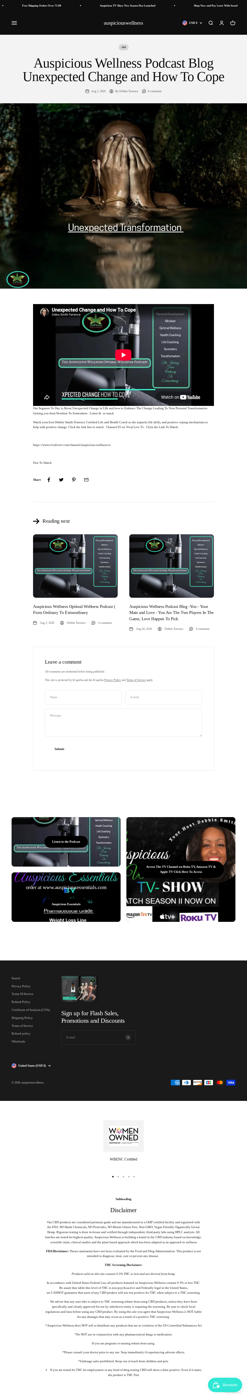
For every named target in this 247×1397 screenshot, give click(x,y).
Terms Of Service (23, 994)
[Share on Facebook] (49, 480)
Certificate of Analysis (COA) (31, 1010)
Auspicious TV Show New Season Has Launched (106, 5)
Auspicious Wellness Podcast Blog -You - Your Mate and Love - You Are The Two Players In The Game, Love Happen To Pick (171, 612)
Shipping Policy (22, 1018)
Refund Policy (21, 1002)
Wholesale (18, 1041)
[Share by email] (86, 480)
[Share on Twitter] (61, 480)
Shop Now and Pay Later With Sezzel (194, 5)
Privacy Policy (112, 680)
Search (16, 978)
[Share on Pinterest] (74, 480)
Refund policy (21, 1033)
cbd (124, 47)
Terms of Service (136, 680)
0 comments (155, 91)
